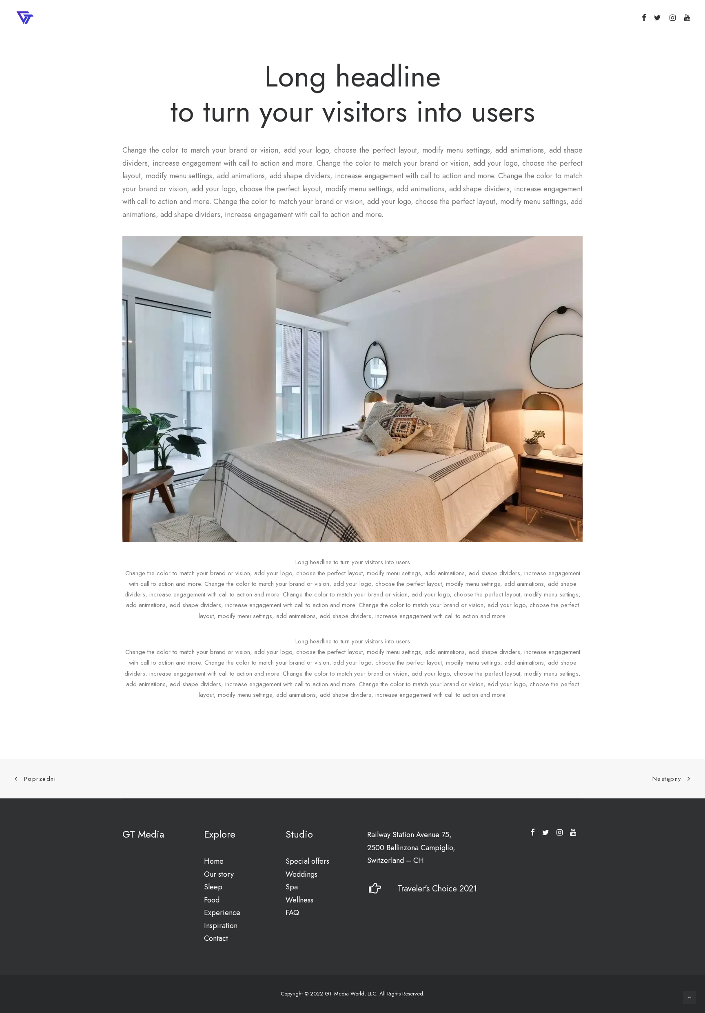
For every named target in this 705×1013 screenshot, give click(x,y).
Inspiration (220, 925)
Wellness (299, 900)
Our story (219, 874)
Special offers (307, 861)
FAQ (292, 912)
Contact (216, 938)
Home (214, 861)
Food (211, 900)
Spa (292, 887)
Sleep (213, 887)
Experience (222, 912)
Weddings (301, 874)
